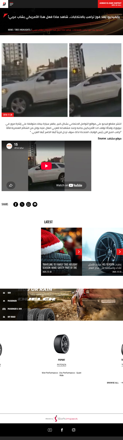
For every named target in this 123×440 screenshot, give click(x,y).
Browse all (113, 383)
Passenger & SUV (15, 309)
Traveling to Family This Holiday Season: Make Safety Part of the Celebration (60, 268)
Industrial (12, 341)
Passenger (12, 301)
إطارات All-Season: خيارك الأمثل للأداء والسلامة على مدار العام (104, 266)
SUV (9, 293)
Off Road (11, 317)
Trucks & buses (14, 333)
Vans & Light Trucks (16, 325)
